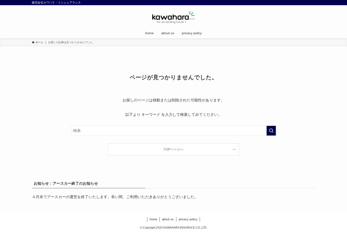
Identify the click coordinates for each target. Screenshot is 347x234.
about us (168, 219)
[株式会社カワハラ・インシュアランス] (173, 17)
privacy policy (188, 219)
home (153, 219)
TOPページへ (173, 149)
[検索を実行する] (271, 131)
